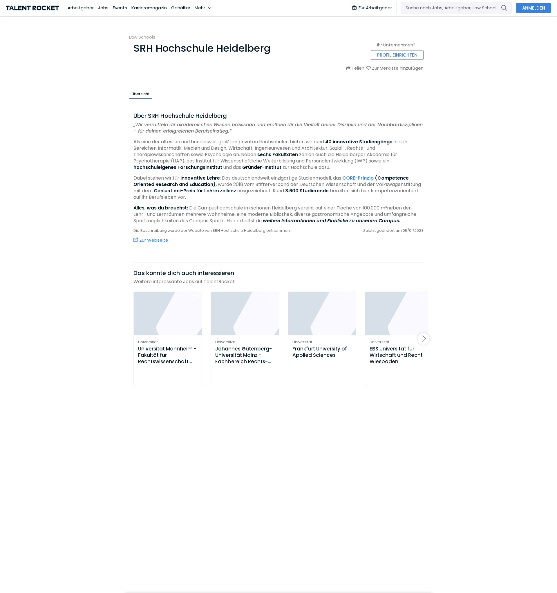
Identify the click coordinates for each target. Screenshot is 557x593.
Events (120, 8)
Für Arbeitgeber (375, 8)
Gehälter (180, 8)
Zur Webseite (153, 240)
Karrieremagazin (149, 8)
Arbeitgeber (81, 8)
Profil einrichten (397, 55)
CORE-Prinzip (358, 178)
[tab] (140, 93)
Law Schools (142, 37)
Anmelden (533, 8)
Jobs (103, 8)
